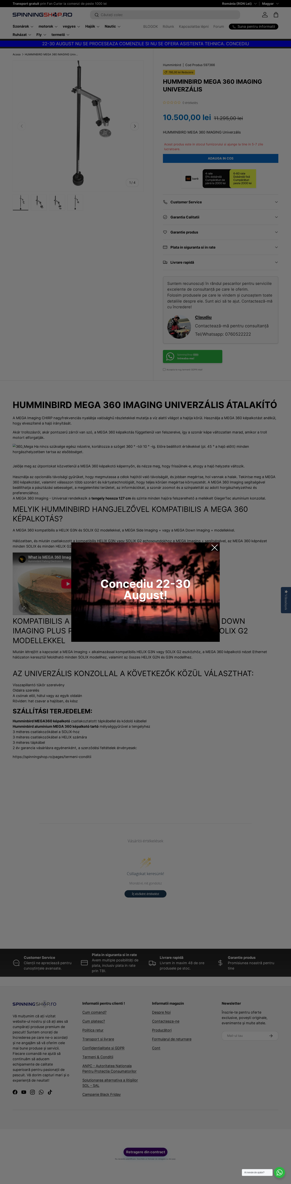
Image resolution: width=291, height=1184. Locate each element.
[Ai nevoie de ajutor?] (279, 1172)
